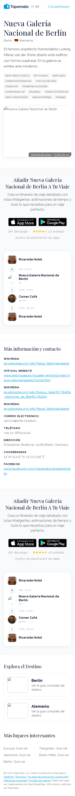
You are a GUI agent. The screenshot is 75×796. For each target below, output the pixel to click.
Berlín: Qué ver (14, 762)
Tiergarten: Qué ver (53, 748)
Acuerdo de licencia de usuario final (48, 776)
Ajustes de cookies (40, 780)
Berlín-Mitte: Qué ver (54, 755)
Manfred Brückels (41, 154)
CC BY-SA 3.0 (61, 154)
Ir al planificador (59, 6)
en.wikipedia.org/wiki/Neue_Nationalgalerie (36, 363)
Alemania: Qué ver (17, 755)
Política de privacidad (15, 780)
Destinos (9, 776)
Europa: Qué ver (16, 748)
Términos (20, 776)
